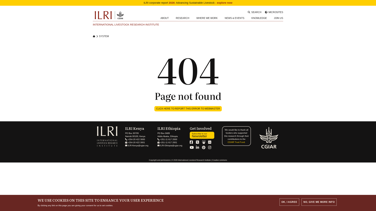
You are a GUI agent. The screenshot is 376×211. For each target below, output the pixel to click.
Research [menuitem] (182, 18)
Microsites (275, 12)
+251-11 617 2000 (168, 139)
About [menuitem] (165, 18)
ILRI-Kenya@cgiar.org (137, 145)
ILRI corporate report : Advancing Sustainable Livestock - (188, 2)
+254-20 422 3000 (136, 139)
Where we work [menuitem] (207, 18)
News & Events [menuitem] (234, 18)
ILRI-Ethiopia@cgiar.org (171, 145)
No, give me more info (319, 202)
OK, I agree (289, 202)
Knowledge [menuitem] (259, 18)
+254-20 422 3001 (136, 142)
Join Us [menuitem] (278, 18)
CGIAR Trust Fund (236, 142)
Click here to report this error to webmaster (188, 108)
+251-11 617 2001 (168, 142)
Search (256, 12)
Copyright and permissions (159, 160)
